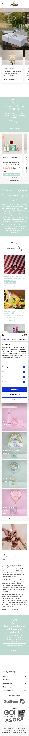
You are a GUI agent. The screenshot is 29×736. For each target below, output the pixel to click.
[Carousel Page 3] (16, 177)
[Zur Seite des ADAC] (21, 713)
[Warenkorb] (24, 3)
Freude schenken (14, 128)
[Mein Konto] (27, 3)
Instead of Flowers (10, 422)
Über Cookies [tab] (23, 339)
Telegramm (15, 121)
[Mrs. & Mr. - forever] (12, 144)
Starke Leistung (9, 479)
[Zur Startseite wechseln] (14, 3)
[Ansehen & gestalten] (14, 427)
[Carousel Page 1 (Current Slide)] (12, 177)
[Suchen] (6, 3)
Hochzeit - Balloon (10, 507)
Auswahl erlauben (14, 394)
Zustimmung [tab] (5, 339)
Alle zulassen (14, 389)
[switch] (25, 372)
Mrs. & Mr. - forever (10, 157)
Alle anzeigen (14, 180)
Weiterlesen (9, 286)
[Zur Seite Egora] (14, 719)
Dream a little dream (11, 450)
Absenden (14, 650)
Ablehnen (14, 399)
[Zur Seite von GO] (9, 713)
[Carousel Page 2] (14, 177)
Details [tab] (14, 339)
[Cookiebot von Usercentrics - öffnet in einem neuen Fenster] (20, 335)
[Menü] (3, 3)
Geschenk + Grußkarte (15, 123)
